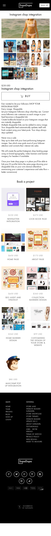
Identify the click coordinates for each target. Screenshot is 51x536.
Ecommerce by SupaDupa (28, 507)
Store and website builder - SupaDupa (34, 408)
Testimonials (32, 427)
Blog (8, 414)
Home (8, 406)
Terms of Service (34, 434)
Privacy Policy (32, 437)
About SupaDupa (33, 424)
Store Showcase (34, 414)
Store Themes (32, 416)
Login (8, 420)
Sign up (9, 417)
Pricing (9, 412)
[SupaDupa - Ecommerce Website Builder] (19, 507)
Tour (8, 409)
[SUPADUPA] (26, 5)
